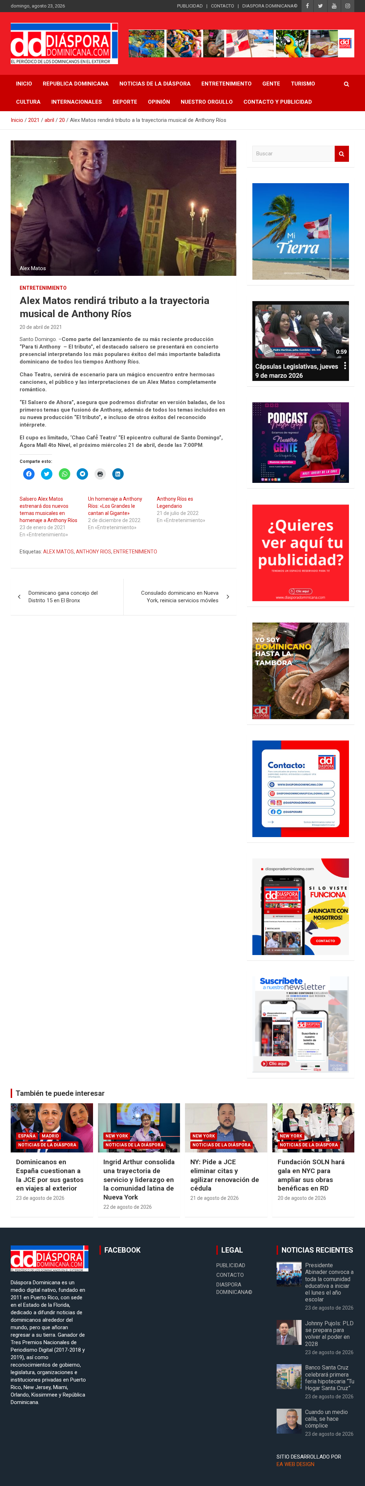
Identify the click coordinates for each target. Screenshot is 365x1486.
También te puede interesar (60, 1093)
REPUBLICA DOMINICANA (76, 84)
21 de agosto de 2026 (214, 1198)
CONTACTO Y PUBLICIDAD (277, 102)
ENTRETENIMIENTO (135, 551)
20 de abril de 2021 (41, 327)
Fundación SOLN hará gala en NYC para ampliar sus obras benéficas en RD (311, 1175)
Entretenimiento (226, 84)
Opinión (159, 102)
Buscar (342, 154)
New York (117, 1136)
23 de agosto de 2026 (40, 1198)
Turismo (303, 84)
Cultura (28, 102)
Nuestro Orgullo (207, 102)
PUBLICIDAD (190, 6)
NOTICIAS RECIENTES (317, 1250)
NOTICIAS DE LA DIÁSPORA (155, 84)
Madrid (50, 1136)
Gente (271, 84)
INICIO (24, 84)
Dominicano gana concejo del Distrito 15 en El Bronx (63, 597)
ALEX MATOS (58, 551)
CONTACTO (222, 6)
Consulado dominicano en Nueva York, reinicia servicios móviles (180, 597)
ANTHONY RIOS (93, 551)
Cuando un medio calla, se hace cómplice (326, 1419)
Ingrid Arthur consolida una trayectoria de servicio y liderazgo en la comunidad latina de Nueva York (139, 1179)
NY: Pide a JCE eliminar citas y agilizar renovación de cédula (224, 1175)
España (27, 1136)
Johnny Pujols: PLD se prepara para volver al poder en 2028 (329, 1333)
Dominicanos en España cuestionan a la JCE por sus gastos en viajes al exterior (49, 1175)
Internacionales (76, 102)
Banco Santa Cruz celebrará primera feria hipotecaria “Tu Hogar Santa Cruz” (329, 1378)
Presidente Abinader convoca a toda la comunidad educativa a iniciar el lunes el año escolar (329, 1282)
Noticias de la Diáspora (47, 1144)
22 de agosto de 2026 (127, 1207)
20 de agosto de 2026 (302, 1198)
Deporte (125, 102)
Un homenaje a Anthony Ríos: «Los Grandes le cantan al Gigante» (115, 506)
